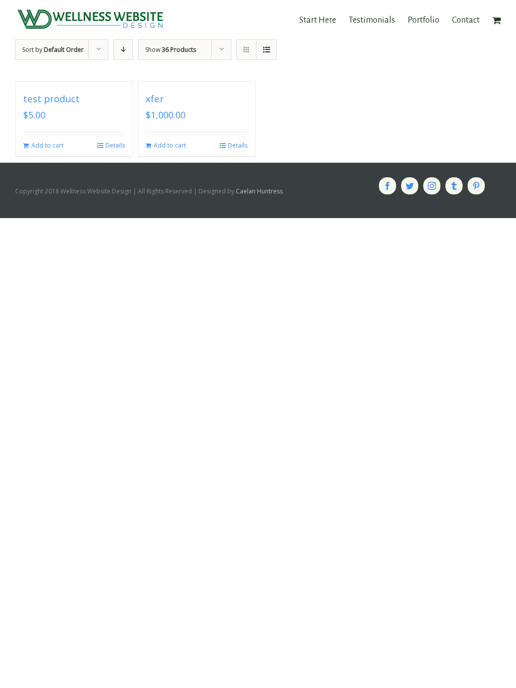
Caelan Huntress (259, 191)
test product (51, 98)
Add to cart (47, 145)
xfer (155, 98)
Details (115, 145)
